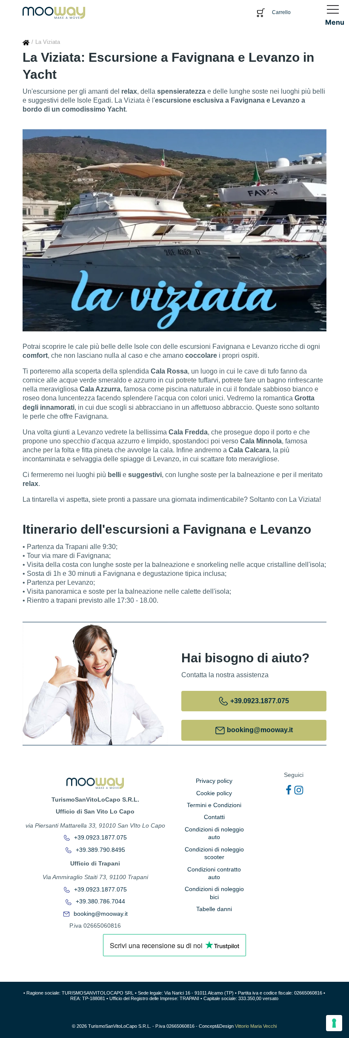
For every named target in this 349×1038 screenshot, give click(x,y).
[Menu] (334, 9)
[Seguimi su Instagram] (299, 790)
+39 (259, 700)
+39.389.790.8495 (99, 849)
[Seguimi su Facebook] (288, 790)
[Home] (26, 42)
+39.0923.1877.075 (99, 837)
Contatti (214, 817)
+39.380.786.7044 (99, 901)
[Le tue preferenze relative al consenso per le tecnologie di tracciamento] (334, 1023)
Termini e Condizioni (214, 805)
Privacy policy (214, 780)
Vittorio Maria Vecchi (256, 1026)
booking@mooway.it (100, 913)
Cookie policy (214, 793)
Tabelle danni (214, 909)
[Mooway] (54, 12)
